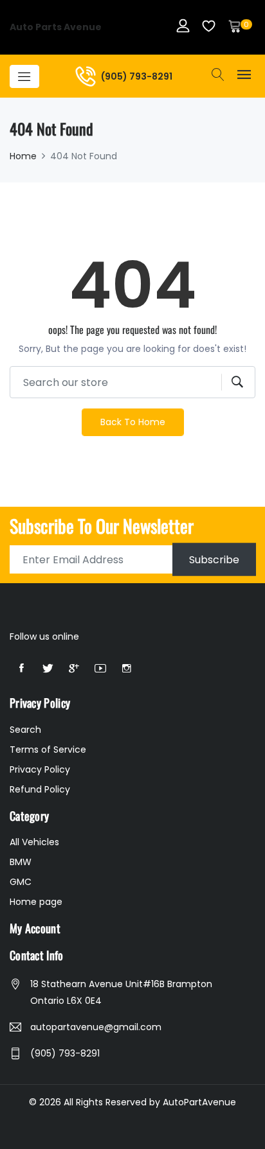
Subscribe (214, 559)
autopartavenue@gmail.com (95, 1027)
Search (25, 729)
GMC (21, 881)
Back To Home (132, 422)
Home (23, 156)
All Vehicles (34, 842)
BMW (21, 861)
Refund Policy (40, 789)
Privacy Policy (40, 769)
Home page (36, 901)
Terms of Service (48, 749)
